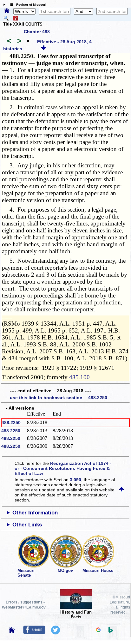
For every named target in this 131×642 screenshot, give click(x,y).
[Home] (7, 11)
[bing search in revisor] (110, 631)
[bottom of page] (43, 48)
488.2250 (11, 422)
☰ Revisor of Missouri (26, 4)
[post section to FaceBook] (34, 632)
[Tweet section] (55, 632)
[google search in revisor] (98, 630)
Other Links (27, 525)
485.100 (79, 377)
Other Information (35, 513)
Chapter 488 (37, 31)
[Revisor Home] (12, 631)
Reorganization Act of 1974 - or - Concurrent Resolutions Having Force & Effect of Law (63, 468)
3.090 (75, 479)
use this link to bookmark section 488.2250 (58, 397)
